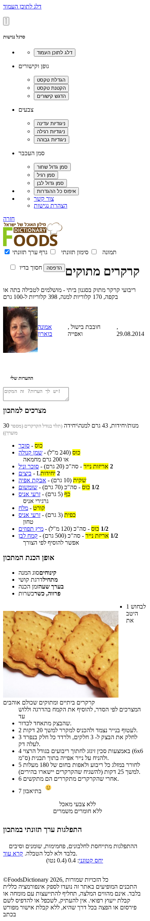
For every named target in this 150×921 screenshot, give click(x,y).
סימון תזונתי (74, 252)
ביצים (25, 473)
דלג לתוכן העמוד (22, 6)
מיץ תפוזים (30, 528)
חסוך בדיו (31, 267)
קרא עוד (13, 853)
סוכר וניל (28, 466)
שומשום (27, 487)
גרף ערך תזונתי (29, 252)
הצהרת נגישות (50, 205)
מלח (23, 508)
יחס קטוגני (91, 860)
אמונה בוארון (45, 330)
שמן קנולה (30, 452)
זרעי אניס (29, 494)
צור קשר (44, 198)
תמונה (109, 252)
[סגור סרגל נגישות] (6, 21)
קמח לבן (28, 535)
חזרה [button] (9, 218)
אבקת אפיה (32, 480)
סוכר (24, 445)
